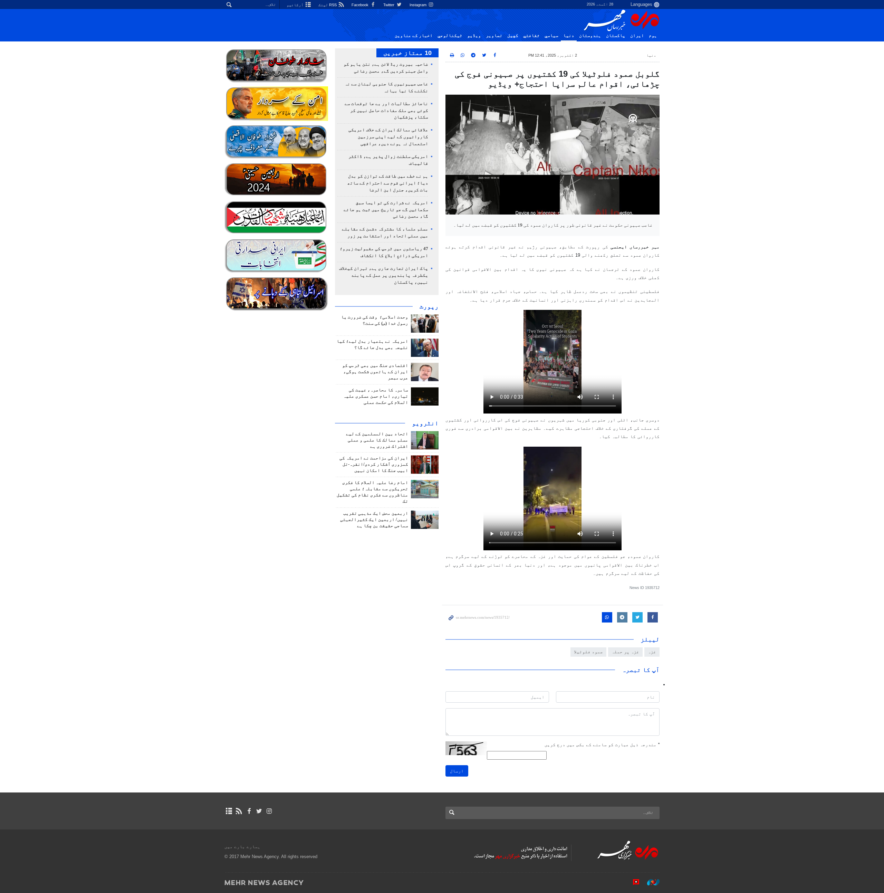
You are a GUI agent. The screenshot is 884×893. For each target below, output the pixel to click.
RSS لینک (328, 5)
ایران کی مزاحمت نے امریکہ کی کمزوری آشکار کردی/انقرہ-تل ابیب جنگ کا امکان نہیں (373, 464)
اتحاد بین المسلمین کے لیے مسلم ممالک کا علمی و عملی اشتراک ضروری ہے (377, 440)
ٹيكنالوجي (450, 35)
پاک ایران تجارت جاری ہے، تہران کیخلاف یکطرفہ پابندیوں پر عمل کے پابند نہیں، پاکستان (383, 275)
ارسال (457, 770)
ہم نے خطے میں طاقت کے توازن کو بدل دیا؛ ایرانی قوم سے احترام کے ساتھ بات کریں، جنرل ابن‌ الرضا (387, 183)
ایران (637, 35)
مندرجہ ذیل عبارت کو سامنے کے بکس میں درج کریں (602, 744)
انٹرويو (425, 423)
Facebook (360, 5)
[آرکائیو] (228, 811)
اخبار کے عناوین (414, 35)
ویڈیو (474, 35)
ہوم (653, 35)
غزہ (652, 651)
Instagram (418, 5)
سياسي (551, 35)
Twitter (389, 5)
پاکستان (615, 35)
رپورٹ (429, 306)
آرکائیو (296, 5)
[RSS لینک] (238, 811)
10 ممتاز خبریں (407, 52)
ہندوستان (590, 35)
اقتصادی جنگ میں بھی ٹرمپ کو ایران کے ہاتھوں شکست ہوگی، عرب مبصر (375, 371)
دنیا (568, 35)
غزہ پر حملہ (625, 651)
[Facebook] (248, 811)
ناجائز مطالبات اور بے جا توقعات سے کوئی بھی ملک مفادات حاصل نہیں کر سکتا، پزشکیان (386, 110)
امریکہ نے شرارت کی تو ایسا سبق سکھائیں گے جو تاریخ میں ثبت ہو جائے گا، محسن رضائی (386, 209)
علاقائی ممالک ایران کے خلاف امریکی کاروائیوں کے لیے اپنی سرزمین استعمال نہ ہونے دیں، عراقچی (388, 136)
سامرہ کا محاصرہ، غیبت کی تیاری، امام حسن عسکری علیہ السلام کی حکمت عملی (375, 396)
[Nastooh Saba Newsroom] (650, 882)
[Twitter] (259, 811)
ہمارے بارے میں (242, 846)
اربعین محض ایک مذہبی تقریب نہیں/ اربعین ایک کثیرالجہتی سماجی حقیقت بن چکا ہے (374, 519)
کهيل (512, 35)
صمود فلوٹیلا (588, 651)
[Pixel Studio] (632, 882)
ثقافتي (531, 35)
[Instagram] (269, 811)
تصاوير (494, 35)
